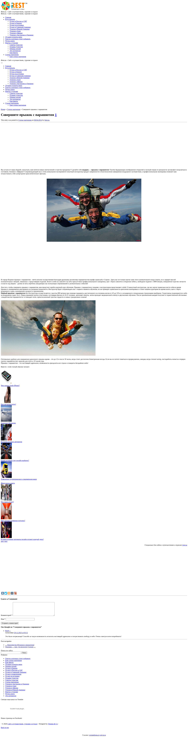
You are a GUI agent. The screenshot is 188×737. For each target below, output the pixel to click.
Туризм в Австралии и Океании (21, 35)
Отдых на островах (17, 25)
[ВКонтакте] (2, 593)
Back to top (5, 728)
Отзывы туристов (16, 47)
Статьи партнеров (12, 55)
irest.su (184, 545)
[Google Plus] (15, 593)
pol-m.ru (103, 735)
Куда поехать (10, 19)
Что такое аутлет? (7, 502)
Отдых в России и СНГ (18, 21)
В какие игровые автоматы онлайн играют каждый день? (22, 539)
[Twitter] (5, 593)
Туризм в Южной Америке (20, 29)
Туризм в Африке (16, 33)
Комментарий (6, 615)
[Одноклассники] (9, 593)
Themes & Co (53, 724)
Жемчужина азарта (8, 483)
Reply (8, 631)
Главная (8, 17)
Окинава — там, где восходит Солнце (20, 647)
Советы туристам (16, 45)
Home (3, 109)
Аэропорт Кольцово (8, 423)
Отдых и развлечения (13, 674)
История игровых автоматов (11, 442)
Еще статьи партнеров (18, 57)
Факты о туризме (11, 43)
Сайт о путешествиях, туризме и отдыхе (22, 724)
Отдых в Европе (16, 23)
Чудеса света (10, 41)
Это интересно (15, 51)
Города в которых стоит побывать (17, 39)
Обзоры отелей (15, 49)
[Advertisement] (32, 145)
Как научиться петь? (8, 404)
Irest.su (46, 120)
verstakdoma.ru (94, 735)
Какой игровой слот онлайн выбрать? (15, 460)
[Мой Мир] (12, 593)
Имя (3, 619)
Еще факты (14, 53)
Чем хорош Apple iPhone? (10, 385)
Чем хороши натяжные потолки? (13, 521)
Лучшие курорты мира (13, 37)
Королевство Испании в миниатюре (19, 645)
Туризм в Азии (15, 31)
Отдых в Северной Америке (20, 27)
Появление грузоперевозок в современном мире (19, 479)
